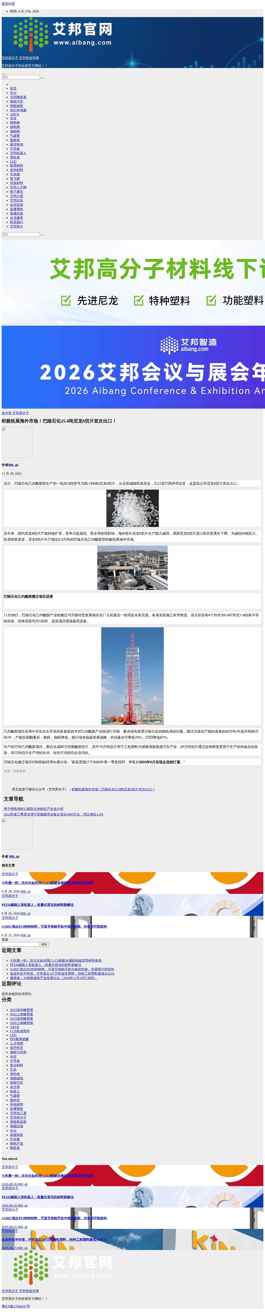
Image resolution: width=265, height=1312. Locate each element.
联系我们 (16, 222)
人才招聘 (16, 1043)
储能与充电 (18, 1052)
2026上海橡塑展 (21, 1023)
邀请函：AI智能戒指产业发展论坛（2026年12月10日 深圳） (53, 978)
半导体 (15, 148)
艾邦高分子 (20, 413)
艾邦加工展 (18, 1113)
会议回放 (16, 204)
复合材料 (16, 1065)
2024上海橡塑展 (21, 1014)
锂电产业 (16, 1143)
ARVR (14, 114)
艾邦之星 (16, 196)
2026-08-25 (10, 1227)
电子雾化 (16, 191)
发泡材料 (16, 170)
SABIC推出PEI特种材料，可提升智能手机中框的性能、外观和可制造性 (54, 926)
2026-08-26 (10, 1184)
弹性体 (15, 157)
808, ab (13, 465)
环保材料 (16, 183)
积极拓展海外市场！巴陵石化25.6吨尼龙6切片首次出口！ (113, 789)
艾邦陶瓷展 (18, 97)
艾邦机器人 (18, 153)
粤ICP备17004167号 (16, 1306)
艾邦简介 (16, 226)
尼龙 (13, 1069)
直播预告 (16, 209)
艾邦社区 (16, 200)
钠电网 (15, 127)
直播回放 (16, 213)
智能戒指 (16, 106)
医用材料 (16, 165)
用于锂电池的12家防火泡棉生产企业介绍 (33, 809)
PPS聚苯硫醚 (19, 1039)
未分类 (7, 413)
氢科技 (15, 1100)
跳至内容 (8, 3)
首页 (13, 88)
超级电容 (16, 1135)
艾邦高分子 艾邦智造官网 (20, 58)
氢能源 (15, 140)
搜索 (5, 939)
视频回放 (16, 1126)
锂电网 (15, 122)
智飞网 (15, 178)
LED (13, 161)
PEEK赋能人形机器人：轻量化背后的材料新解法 (38, 905)
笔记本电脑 (18, 110)
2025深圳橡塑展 (21, 1018)
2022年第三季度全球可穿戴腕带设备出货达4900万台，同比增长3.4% (53, 814)
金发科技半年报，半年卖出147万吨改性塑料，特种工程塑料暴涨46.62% (62, 973)
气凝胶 (15, 135)
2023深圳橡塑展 (21, 1010)
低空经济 (16, 1048)
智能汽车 (16, 101)
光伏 (13, 118)
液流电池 (16, 144)
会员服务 (16, 218)
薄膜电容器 (18, 1122)
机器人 (15, 1091)
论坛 (13, 93)
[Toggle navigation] (3, 74)
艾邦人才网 (18, 187)
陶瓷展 (15, 1148)
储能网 (15, 131)
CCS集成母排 (20, 1031)
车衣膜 (15, 174)
